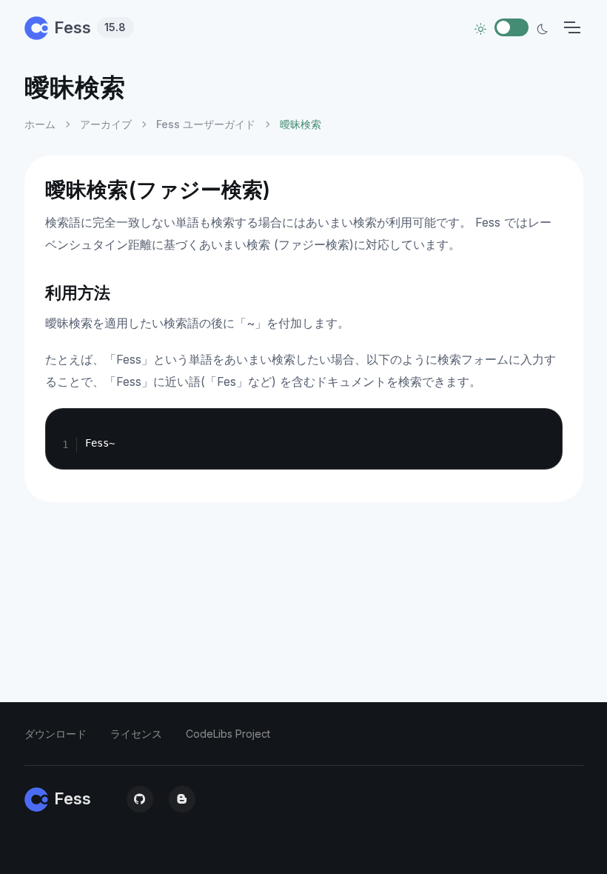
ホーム (40, 124)
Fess (90, 27)
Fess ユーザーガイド (205, 124)
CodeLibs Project (228, 733)
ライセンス (136, 733)
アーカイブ (106, 124)
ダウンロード (55, 733)
